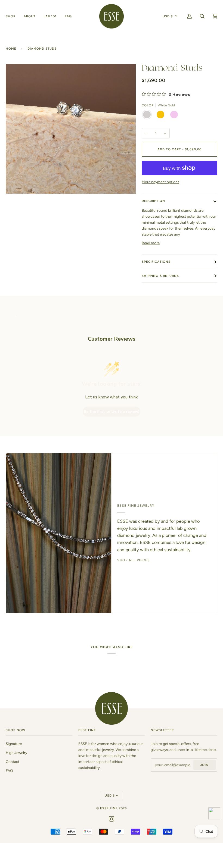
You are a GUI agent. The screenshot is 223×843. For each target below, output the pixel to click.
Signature (14, 743)
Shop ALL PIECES (133, 560)
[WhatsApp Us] (214, 814)
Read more (151, 243)
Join (204, 765)
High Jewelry (16, 752)
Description (153, 201)
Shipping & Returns (160, 276)
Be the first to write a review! (111, 411)
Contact (12, 761)
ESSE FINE (109, 808)
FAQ (9, 770)
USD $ (168, 16)
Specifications (156, 262)
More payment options (160, 182)
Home (11, 48)
